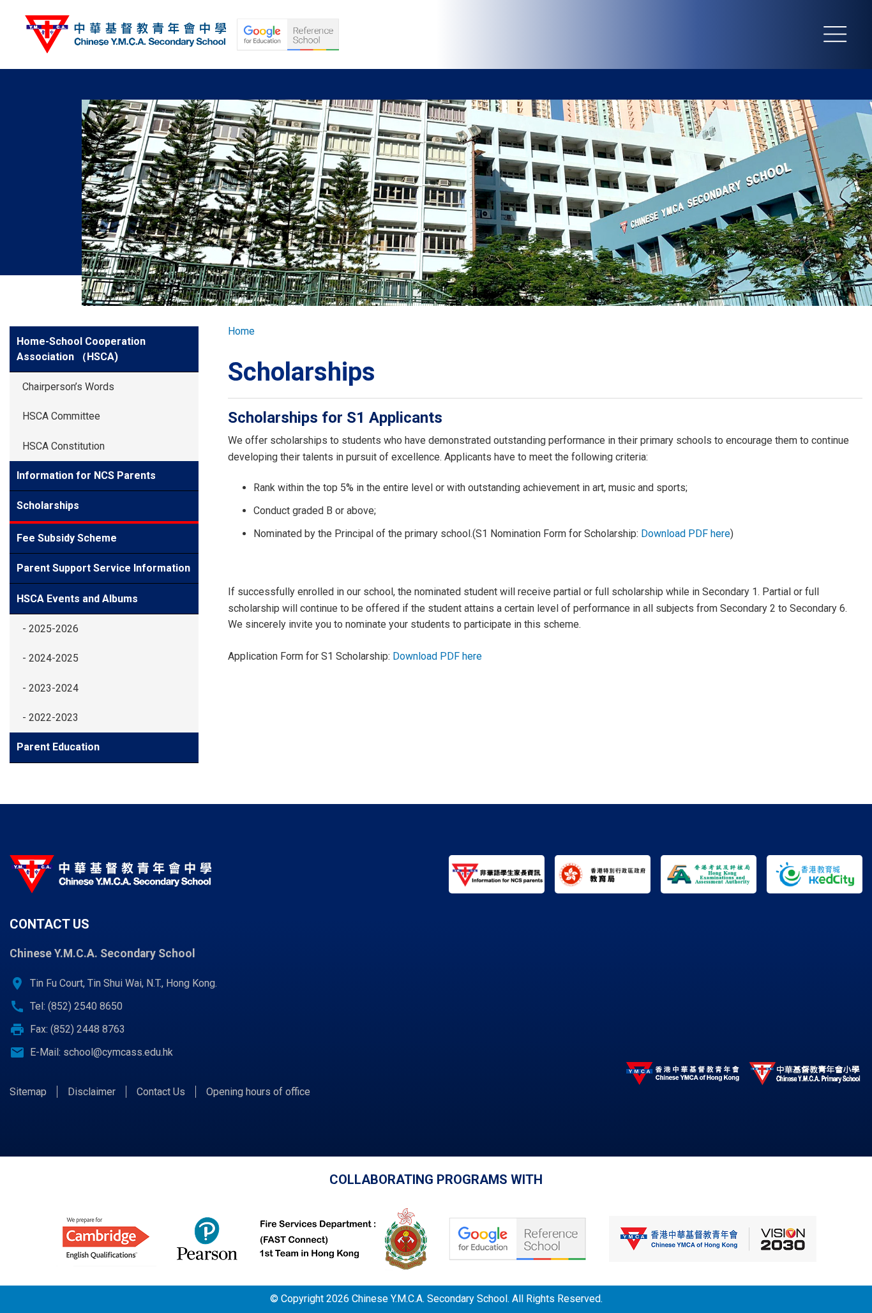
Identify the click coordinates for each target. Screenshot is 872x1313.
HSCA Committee (61, 416)
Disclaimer (92, 1092)
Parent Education (58, 747)
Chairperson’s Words (68, 387)
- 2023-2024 (50, 688)
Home (241, 331)
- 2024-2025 (50, 658)
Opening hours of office (258, 1092)
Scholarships (48, 505)
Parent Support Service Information (103, 568)
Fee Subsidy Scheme (67, 538)
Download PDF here (685, 533)
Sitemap (28, 1092)
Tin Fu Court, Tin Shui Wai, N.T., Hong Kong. (123, 983)
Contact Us (161, 1092)
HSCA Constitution (63, 446)
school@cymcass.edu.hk (118, 1052)
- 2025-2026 (50, 629)
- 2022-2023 (50, 717)
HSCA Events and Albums (77, 599)
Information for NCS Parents (86, 475)
